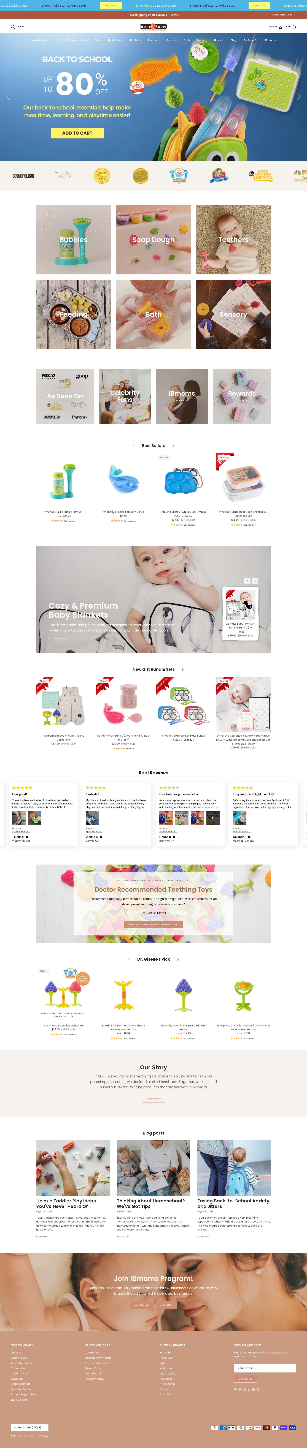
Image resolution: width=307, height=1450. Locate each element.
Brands (218, 40)
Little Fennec (168, 1384)
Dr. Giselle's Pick (153, 959)
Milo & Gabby (168, 1373)
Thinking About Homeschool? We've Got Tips (151, 1204)
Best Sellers (115, 40)
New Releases (40, 40)
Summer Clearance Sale (72, 40)
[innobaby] (153, 27)
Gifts (98, 40)
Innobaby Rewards (22, 1363)
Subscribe (245, 1378)
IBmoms (270, 40)
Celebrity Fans (19, 1373)
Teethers (153, 40)
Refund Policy (93, 1373)
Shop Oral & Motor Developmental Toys (153, 924)
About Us (16, 1352)
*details (174, 15)
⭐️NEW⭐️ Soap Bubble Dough (156, 6)
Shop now (277, 125)
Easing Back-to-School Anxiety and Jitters (233, 1204)
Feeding (202, 40)
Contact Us (92, 1352)
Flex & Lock (166, 1358)
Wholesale (17, 1379)
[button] (27, 837)
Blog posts (153, 1133)
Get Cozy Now (57, 638)
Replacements (94, 1379)
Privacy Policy (93, 1368)
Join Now (166, 1304)
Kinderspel (166, 1368)
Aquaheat (166, 1379)
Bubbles (135, 40)
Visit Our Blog (19, 1399)
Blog (233, 40)
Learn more (153, 1098)
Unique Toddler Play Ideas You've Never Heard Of (66, 1204)
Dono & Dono (168, 1394)
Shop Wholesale (20, 1384)
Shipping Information (98, 1358)
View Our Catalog (21, 1389)
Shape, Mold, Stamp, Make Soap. (64, 6)
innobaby (23, 1436)
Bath (187, 40)
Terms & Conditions (97, 1363)
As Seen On (251, 40)
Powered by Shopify (38, 1436)
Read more (42, 1236)
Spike (163, 1363)
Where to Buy (19, 1358)
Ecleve (164, 1389)
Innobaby (165, 1352)
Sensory (171, 40)
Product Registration (23, 1394)
